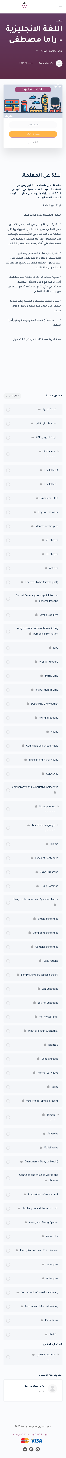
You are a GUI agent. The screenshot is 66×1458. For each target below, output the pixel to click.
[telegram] (25, 1449)
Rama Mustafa (34, 1386)
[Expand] (58, 451)
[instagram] (31, 1449)
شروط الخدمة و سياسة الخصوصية (31, 1435)
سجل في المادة (33, 134)
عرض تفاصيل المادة (51, 51)
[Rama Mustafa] (52, 1389)
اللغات (59, 21)
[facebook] (38, 1449)
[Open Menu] (60, 6)
